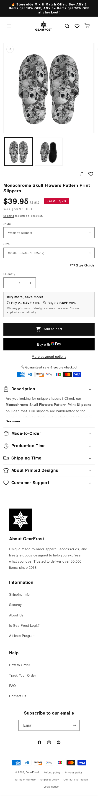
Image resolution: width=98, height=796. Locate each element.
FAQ (12, 685)
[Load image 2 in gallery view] (49, 152)
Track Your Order (22, 675)
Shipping (8, 215)
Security (15, 604)
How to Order (19, 665)
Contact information (76, 779)
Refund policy (52, 772)
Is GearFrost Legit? (24, 625)
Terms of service (25, 779)
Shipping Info (19, 594)
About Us (16, 615)
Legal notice (51, 786)
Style (7, 224)
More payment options (49, 356)
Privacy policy (74, 772)
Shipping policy (49, 779)
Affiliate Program (22, 635)
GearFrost (32, 772)
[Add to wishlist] (91, 174)
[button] (9, 26)
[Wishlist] (77, 26)
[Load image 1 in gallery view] (19, 152)
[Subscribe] (74, 725)
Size (6, 244)
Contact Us (17, 696)
